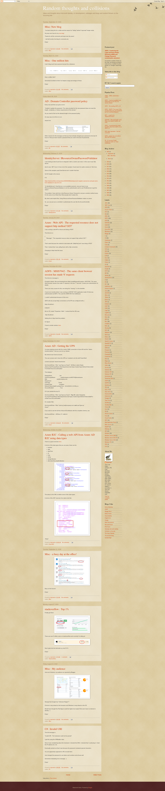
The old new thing (109, 535)
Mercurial (107, 315)
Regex (106, 361)
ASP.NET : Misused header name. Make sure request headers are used (113, 121)
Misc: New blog (53, 26)
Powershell (107, 356)
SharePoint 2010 (109, 378)
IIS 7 (106, 284)
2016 (108, 169)
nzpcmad (109, 462)
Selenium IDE (108, 372)
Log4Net (107, 312)
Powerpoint (107, 354)
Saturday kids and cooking (111, 529)
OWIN (106, 347)
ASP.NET (107, 222)
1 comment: (65, 657)
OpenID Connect (109, 341)
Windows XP (108, 442)
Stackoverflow (52, 658)
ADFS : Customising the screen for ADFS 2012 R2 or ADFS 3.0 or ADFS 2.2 (113, 127)
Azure (50, 261)
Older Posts (97, 775)
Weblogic (107, 429)
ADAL (106, 216)
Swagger (107, 398)
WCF (106, 420)
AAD (106, 207)
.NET (106, 203)
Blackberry (107, 231)
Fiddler (106, 260)
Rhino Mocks (108, 363)
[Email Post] (71, 49)
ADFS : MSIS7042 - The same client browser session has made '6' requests (68, 272)
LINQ (106, 308)
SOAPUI (107, 383)
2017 (108, 166)
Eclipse (107, 253)
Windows (107, 433)
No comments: (65, 49)
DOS (106, 251)
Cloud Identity (108, 515)
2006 (108, 192)
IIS (105, 282)
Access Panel (108, 209)
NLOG (106, 334)
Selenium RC (108, 374)
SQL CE (107, 389)
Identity (107, 275)
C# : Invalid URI (53, 729)
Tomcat (107, 407)
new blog (61, 33)
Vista (106, 415)
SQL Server (108, 391)
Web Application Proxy (110, 422)
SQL (106, 387)
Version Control (108, 413)
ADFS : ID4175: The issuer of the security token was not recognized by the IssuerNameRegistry (113, 111)
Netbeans (107, 332)
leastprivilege (108, 537)
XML (106, 444)
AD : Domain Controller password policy (66, 101)
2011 (108, 180)
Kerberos (107, 304)
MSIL (106, 326)
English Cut (108, 518)
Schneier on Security (110, 531)
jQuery (106, 299)
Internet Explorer (109, 288)
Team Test (107, 400)
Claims (106, 242)
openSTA (107, 345)
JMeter (106, 297)
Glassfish (107, 266)
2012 (108, 178)
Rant (106, 358)
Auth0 (106, 225)
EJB (106, 255)
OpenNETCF (108, 343)
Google (106, 268)
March (109, 158)
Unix (106, 409)
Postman (107, 352)
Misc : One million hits (57, 60)
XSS (106, 446)
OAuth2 (107, 339)
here (59, 325)
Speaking (107, 385)
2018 (108, 164)
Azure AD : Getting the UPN (60, 345)
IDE (106, 273)
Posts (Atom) (53, 778)
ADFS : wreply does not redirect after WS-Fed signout (113, 136)
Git (105, 264)
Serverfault (107, 376)
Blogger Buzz (108, 511)
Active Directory (109, 507)
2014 (108, 173)
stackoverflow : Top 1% (57, 609)
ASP (106, 220)
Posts (108, 74)
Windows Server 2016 (110, 440)
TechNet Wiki (108, 405)
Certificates (108, 240)
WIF (106, 431)
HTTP (106, 271)
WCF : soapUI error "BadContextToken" (110, 116)
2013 (108, 176)
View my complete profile (107, 498)
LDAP (106, 306)
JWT (106, 301)
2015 (108, 171)
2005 (108, 195)
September (111, 153)
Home (68, 775)
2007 (108, 190)
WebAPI (107, 426)
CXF (106, 249)
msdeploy (107, 323)
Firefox (106, 262)
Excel (106, 257)
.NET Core (107, 205)
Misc (50, 50)
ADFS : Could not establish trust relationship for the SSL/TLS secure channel (113, 102)
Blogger (107, 233)
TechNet (107, 402)
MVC (106, 330)
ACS (106, 211)
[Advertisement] (118, 32)
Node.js (107, 336)
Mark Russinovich (109, 522)
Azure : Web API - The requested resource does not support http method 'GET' (71, 224)
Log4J (106, 310)
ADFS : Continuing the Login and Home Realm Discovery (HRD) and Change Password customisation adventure (112, 54)
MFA (106, 319)
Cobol (106, 244)
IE (105, 279)
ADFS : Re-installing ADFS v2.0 (113, 106)
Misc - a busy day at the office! (61, 554)
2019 (108, 161)
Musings (107, 328)
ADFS (50, 336)
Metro (106, 317)
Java (106, 290)
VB (105, 411)
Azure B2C (51, 544)
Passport (107, 350)
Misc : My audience (55, 668)
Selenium (107, 369)
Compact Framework (110, 247)
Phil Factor (107, 526)
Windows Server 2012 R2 (111, 437)
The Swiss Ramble (109, 533)
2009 (108, 185)
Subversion (107, 396)
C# (49, 769)
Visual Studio (108, 418)
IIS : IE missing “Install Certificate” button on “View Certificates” (111, 142)
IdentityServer (52, 212)
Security (107, 367)
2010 (108, 183)
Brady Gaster (108, 513)
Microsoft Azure (109, 524)
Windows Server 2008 (110, 435)
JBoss (106, 295)
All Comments (110, 77)
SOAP (106, 380)
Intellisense (108, 286)
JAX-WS (107, 293)
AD (49, 148)
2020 (108, 151)
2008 (108, 188)
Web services (108, 424)
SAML (106, 365)
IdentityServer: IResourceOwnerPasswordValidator (71, 158)
